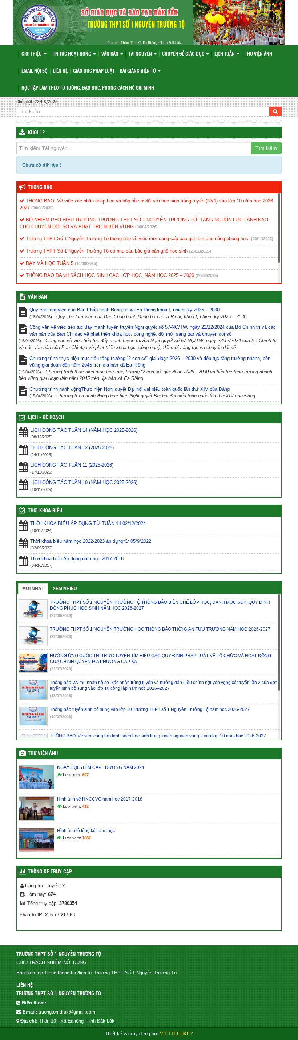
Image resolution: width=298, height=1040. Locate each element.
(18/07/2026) (61, 695)
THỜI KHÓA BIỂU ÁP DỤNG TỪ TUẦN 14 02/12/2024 (88, 523)
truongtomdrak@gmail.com (67, 1012)
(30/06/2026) (42, 208)
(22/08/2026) (61, 615)
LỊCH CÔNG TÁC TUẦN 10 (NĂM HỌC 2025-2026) (83, 482)
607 (85, 775)
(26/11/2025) (262, 239)
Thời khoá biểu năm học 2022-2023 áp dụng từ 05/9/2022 (90, 541)
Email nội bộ (34, 71)
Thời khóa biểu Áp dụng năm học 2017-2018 (77, 558)
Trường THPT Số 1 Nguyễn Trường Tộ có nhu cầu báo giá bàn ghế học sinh (106, 251)
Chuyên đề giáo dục (183, 54)
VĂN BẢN (37, 297)
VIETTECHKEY (176, 1033)
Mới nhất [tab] (33, 588)
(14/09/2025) (86, 263)
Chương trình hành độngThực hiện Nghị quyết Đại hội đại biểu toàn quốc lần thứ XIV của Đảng (129, 389)
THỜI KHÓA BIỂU (45, 510)
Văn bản (110, 54)
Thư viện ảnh (258, 54)
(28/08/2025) (207, 275)
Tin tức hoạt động (72, 54)
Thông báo (40, 187)
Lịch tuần (225, 54)
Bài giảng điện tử (138, 71)
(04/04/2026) (146, 227)
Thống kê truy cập (50, 872)
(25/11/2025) (200, 251)
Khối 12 (36, 132)
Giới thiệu (32, 54)
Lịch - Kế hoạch (46, 417)
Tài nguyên (141, 54)
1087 (86, 838)
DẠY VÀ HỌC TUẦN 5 (48, 263)
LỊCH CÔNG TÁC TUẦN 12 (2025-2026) (72, 447)
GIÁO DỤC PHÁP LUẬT (93, 71)
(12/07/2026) (61, 717)
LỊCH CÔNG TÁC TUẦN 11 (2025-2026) (71, 465)
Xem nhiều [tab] (65, 588)
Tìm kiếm (266, 148)
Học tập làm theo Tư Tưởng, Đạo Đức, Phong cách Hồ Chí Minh (87, 88)
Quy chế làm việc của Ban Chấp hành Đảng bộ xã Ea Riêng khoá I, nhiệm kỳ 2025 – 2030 (124, 309)
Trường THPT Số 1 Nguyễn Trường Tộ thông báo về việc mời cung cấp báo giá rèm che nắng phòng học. (137, 238)
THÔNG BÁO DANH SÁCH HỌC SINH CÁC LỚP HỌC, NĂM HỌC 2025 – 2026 (109, 275)
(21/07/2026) (61, 669)
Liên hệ (60, 71)
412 (85, 806)
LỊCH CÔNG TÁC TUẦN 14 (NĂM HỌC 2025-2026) (83, 430)
